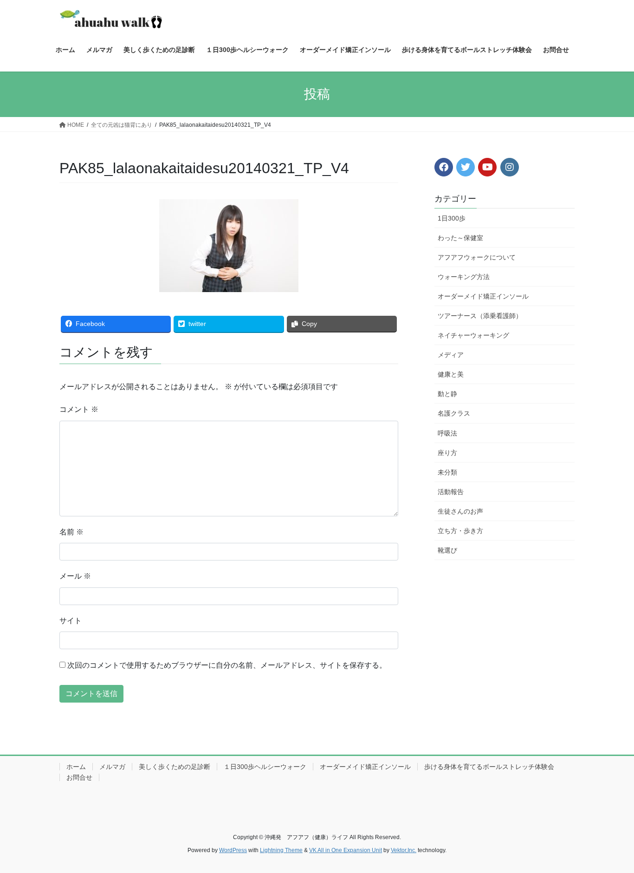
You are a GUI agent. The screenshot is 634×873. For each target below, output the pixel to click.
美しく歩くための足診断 (174, 766)
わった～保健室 (460, 237)
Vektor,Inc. (403, 850)
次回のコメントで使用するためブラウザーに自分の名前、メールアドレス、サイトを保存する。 (227, 665)
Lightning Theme (281, 850)
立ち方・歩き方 (460, 530)
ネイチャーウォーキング (473, 335)
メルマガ (112, 766)
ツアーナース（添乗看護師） (480, 315)
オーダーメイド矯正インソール (483, 296)
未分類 (447, 472)
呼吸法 (447, 433)
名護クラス (454, 413)
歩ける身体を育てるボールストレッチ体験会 (489, 766)
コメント (78, 409)
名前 (71, 532)
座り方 (447, 452)
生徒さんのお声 (460, 511)
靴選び (447, 550)
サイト (70, 621)
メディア (451, 354)
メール (75, 576)
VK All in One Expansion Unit (345, 850)
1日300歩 (452, 218)
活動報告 (451, 491)
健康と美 (451, 374)
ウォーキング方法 (464, 276)
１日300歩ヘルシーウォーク (265, 766)
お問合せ (79, 777)
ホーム (76, 766)
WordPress (233, 850)
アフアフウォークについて (477, 257)
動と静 (447, 393)
